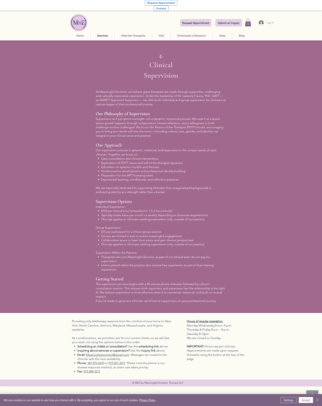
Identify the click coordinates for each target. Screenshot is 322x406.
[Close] (317, 400)
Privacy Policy (147, 400)
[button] (248, 23)
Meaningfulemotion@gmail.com (107, 355)
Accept (306, 400)
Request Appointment (161, 2)
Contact (161, 8)
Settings (288, 400)
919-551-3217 (116, 363)
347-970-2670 (95, 363)
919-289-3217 (91, 371)
